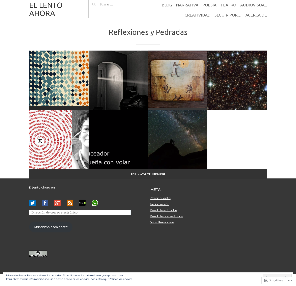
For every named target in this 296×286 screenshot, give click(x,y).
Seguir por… (227, 15)
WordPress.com (162, 222)
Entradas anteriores (148, 173)
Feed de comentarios (166, 216)
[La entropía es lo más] (59, 80)
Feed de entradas (163, 210)
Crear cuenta (160, 198)
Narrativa (187, 5)
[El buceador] (118, 139)
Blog (167, 5)
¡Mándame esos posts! (51, 227)
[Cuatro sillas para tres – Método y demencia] (177, 80)
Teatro (228, 5)
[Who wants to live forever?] (237, 80)
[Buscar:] (116, 4)
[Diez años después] (118, 80)
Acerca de (256, 15)
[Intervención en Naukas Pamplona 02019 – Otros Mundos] (59, 139)
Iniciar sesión (159, 204)
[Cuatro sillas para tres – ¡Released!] (177, 139)
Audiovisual (253, 5)
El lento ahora (46, 9)
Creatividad (197, 15)
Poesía (209, 5)
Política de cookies (121, 279)
